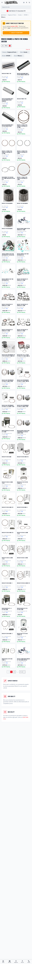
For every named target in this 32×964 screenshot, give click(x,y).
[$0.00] (29, 2)
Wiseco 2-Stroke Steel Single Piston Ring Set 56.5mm (22, 126)
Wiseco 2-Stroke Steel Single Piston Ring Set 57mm (22, 178)
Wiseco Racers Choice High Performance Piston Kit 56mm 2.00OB (23, 432)
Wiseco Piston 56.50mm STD (23, 583)
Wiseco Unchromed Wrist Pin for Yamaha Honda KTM (23, 74)
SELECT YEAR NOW (17, 32)
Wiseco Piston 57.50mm (22, 557)
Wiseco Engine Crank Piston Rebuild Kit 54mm (23, 229)
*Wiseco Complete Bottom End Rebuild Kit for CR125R (8, 254)
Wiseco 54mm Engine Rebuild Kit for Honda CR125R (23, 659)
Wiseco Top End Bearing (7, 203)
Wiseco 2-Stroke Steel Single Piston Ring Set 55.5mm (7, 152)
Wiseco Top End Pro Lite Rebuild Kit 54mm (22, 279)
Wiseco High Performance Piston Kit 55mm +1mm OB (23, 380)
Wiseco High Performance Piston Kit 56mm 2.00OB (23, 406)
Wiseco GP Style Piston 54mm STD (22, 482)
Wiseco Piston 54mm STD (23, 456)
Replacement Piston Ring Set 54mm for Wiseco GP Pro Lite (8, 178)
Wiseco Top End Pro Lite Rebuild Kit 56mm (22, 330)
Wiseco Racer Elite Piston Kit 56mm (8, 431)
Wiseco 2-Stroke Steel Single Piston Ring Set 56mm (22, 152)
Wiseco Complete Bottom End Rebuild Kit (23, 254)
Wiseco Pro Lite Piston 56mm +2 (7, 659)
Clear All (28, 49)
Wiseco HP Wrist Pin (6, 73)
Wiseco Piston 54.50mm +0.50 (7, 482)
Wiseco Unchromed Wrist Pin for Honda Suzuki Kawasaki (7, 100)
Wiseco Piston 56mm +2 (7, 633)
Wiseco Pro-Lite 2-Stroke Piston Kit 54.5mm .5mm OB (23, 355)
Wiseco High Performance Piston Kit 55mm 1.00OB (8, 380)
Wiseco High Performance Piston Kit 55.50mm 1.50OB (8, 406)
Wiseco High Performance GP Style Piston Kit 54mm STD (8, 355)
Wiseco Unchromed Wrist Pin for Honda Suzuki (7, 125)
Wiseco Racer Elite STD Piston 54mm (22, 609)
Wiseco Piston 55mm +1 (22, 507)
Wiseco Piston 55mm (6, 456)
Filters (7, 45)
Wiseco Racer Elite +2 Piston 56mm (7, 609)
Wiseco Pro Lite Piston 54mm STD (22, 634)
